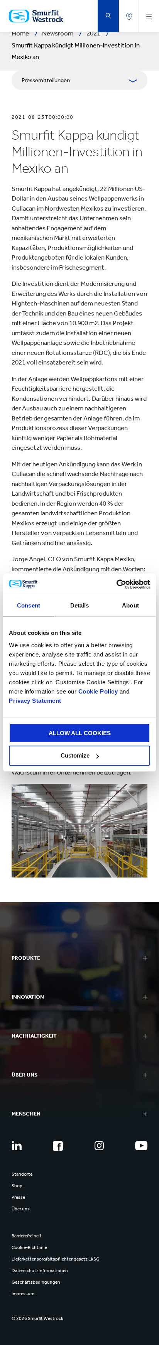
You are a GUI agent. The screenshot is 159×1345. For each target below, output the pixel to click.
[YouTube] (141, 1145)
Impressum (23, 1293)
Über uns (21, 1209)
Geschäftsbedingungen (36, 1282)
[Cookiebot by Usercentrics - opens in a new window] (116, 584)
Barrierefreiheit (27, 1236)
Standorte (22, 1174)
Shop (17, 1185)
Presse (18, 1197)
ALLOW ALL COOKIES (80, 733)
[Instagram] (99, 1145)
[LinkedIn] (17, 1145)
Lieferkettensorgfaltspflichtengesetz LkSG (56, 1259)
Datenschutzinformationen (40, 1270)
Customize (75, 755)
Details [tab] (79, 605)
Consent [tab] (28, 605)
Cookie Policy (98, 691)
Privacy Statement (35, 700)
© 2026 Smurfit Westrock (37, 1318)
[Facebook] (58, 1146)
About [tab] (130, 605)
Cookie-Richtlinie (29, 1247)
